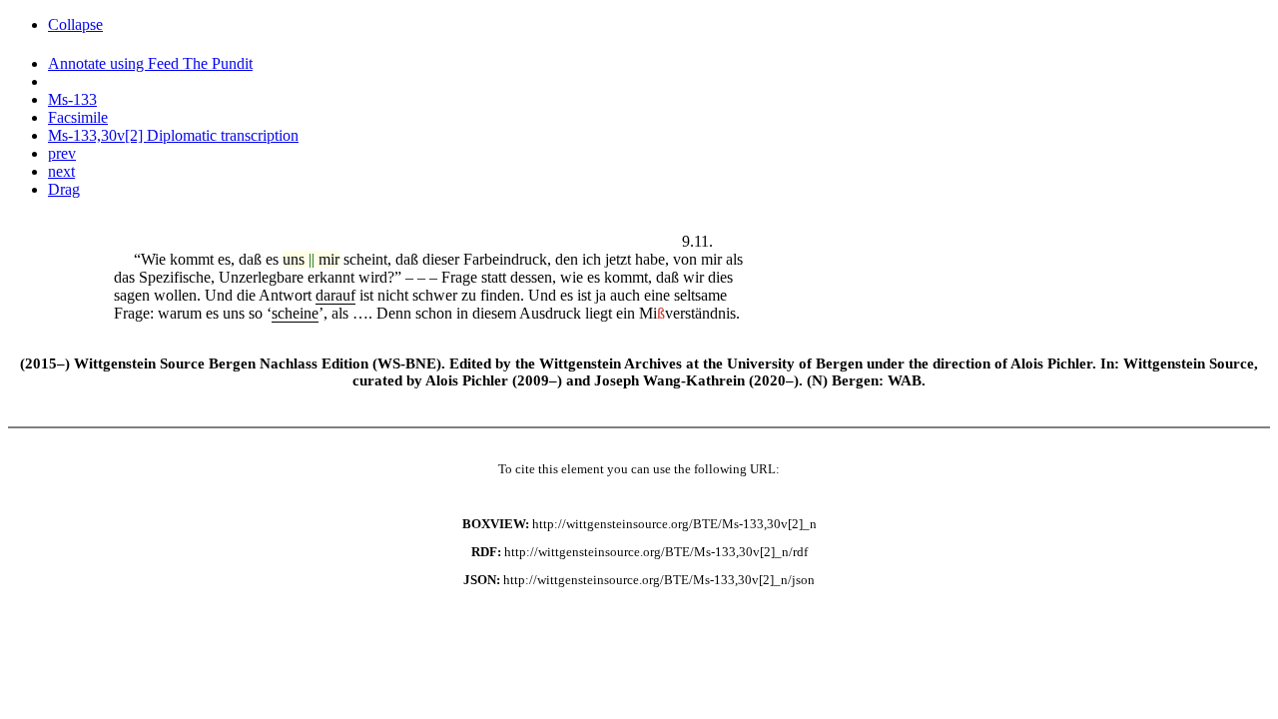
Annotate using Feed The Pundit (150, 63)
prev (62, 153)
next (61, 171)
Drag (64, 189)
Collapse (75, 24)
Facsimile (78, 117)
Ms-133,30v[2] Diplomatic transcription (173, 135)
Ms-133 (72, 99)
